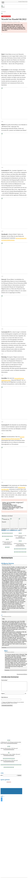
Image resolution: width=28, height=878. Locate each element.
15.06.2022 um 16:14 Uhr (6, 564)
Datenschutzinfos (14, 703)
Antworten (4, 611)
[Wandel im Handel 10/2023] (23, 527)
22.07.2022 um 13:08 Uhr (9, 652)
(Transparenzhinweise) (7, 544)
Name (2, 693)
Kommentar (4, 680)
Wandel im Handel (7, 16)
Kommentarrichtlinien (22, 674)
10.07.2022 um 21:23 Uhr (6, 616)
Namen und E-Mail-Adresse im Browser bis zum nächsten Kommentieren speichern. (12, 703)
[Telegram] (1, 799)
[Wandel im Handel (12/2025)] (6, 527)
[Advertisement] (14, 721)
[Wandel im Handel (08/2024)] (14, 527)
